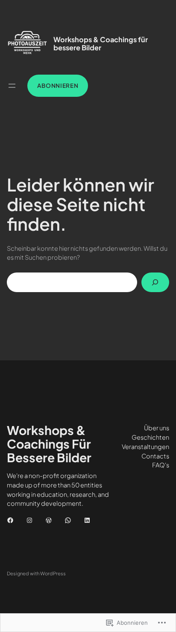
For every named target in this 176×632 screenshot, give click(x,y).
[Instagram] (29, 520)
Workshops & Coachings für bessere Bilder (100, 43)
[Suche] (155, 282)
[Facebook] (10, 520)
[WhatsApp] (68, 520)
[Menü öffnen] (12, 86)
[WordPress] (48, 520)
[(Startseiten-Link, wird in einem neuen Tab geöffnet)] (27, 43)
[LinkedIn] (87, 520)
